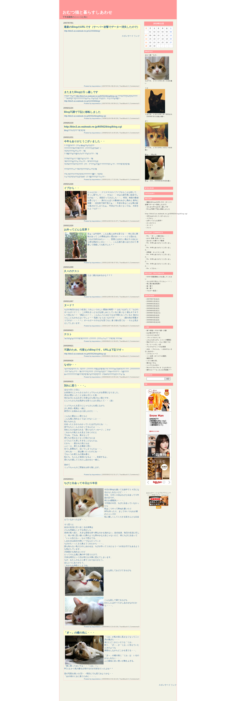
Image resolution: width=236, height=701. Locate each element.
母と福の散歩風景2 (153, 283)
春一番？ (150, 286)
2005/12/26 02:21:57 (110, 221)
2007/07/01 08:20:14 (110, 86)
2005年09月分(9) (153, 308)
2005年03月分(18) (153, 322)
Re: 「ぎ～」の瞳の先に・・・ (158, 236)
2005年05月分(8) (153, 317)
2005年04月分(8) (153, 320)
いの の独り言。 (152, 360)
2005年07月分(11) (153, 313)
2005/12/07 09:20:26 (110, 326)
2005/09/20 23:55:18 (110, 377)
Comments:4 (134, 262)
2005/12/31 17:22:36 (110, 179)
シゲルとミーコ (152, 353)
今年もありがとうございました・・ (159, 216)
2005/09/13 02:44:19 (110, 679)
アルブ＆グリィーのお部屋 (156, 347)
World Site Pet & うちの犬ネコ (159, 367)
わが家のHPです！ (153, 333)
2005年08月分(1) (153, 310)
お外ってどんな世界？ (155, 220)
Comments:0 (134, 103)
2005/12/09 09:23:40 (110, 297)
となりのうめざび (153, 335)
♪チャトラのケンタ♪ (154, 337)
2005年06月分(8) (153, 315)
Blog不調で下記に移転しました (158, 209)
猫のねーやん (151, 363)
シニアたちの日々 (153, 365)
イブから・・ (151, 218)
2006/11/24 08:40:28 (110, 118)
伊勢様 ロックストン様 (155, 252)
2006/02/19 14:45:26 (110, 133)
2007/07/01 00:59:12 (110, 103)
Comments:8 (134, 221)
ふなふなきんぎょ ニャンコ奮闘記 (159, 340)
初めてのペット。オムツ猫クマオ (159, 342)
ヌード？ (150, 225)
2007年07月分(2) (153, 299)
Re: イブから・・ (153, 268)
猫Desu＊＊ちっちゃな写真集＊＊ (159, 370)
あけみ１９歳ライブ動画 (155, 240)
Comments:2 (134, 86)
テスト (149, 227)
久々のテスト (151, 223)
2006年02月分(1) (153, 304)
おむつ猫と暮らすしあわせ (87, 12)
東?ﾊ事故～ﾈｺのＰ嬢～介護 (157, 330)
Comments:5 (134, 297)
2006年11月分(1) (153, 301)
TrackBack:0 (124, 86)
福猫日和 (150, 358)
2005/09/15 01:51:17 (110, 474)
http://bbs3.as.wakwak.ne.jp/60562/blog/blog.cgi (166, 214)
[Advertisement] (91, 59)
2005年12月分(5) (153, 306)
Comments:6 (134, 179)
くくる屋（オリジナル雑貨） (157, 356)
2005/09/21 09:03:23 (110, 356)
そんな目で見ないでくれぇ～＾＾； (159, 281)
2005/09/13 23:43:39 (110, 627)
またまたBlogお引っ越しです (157, 207)
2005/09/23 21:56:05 (110, 341)
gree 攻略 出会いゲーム (156, 238)
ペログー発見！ (152, 291)
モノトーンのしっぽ (154, 344)
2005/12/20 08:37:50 (110, 262)
